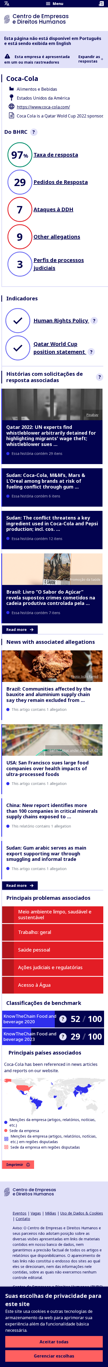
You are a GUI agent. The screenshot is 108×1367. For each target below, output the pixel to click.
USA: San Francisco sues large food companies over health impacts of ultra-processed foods (47, 768)
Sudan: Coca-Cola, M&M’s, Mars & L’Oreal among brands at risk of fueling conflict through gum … (45, 481)
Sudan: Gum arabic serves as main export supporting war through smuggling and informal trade (46, 853)
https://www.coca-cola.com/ (43, 107)
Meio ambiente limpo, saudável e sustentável (54, 914)
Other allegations (57, 236)
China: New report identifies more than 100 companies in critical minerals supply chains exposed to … (52, 811)
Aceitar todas (54, 1342)
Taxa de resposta (56, 154)
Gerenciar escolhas (54, 1356)
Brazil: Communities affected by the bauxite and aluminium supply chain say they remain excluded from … (48, 694)
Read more (16, 629)
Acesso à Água (34, 985)
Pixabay (92, 415)
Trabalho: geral (34, 932)
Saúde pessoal (34, 950)
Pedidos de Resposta (61, 182)
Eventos (19, 1213)
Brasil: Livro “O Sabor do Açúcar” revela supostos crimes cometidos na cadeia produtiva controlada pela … (50, 597)
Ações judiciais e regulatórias (50, 967)
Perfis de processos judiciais (59, 263)
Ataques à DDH (53, 209)
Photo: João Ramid (84, 676)
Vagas (36, 1213)
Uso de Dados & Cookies (81, 1213)
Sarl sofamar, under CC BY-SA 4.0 (74, 750)
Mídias (50, 1213)
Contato (23, 1218)
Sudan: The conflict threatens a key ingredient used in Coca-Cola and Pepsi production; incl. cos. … (52, 523)
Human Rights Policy (61, 320)
